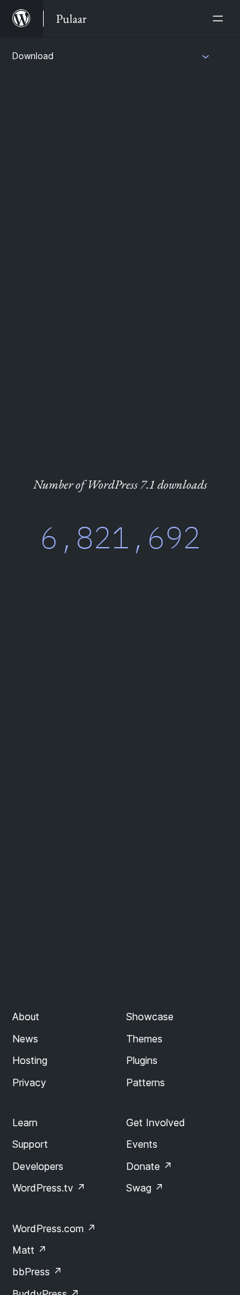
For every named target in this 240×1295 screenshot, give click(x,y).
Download (33, 56)
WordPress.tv (49, 1188)
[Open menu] (220, 18)
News (25, 1039)
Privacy (29, 1082)
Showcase (150, 1016)
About (25, 1016)
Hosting (29, 1060)
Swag (145, 1188)
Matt (29, 1250)
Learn (25, 1122)
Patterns (145, 1082)
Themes (144, 1039)
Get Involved (155, 1122)
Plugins (142, 1060)
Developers (37, 1166)
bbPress (37, 1271)
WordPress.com (54, 1228)
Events (142, 1144)
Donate (149, 1166)
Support (30, 1144)
